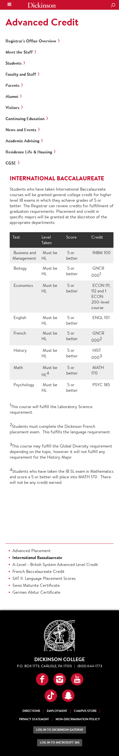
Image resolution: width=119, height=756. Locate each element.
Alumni (12, 96)
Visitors (12, 107)
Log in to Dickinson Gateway (59, 730)
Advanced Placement (31, 550)
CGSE (11, 163)
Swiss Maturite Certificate (36, 585)
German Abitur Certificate (36, 592)
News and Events (21, 130)
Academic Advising (22, 141)
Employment (57, 711)
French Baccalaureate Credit (38, 571)
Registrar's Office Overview (31, 41)
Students (14, 63)
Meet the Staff (19, 52)
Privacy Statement (34, 719)
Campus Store (85, 711)
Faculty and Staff (21, 74)
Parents (12, 85)
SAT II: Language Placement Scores (44, 578)
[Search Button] (113, 5)
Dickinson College (42, 5)
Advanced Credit (42, 22)
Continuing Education (25, 119)
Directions (31, 711)
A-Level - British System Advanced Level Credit (55, 564)
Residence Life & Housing (29, 152)
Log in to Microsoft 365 (59, 742)
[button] (42, 679)
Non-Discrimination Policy (78, 719)
